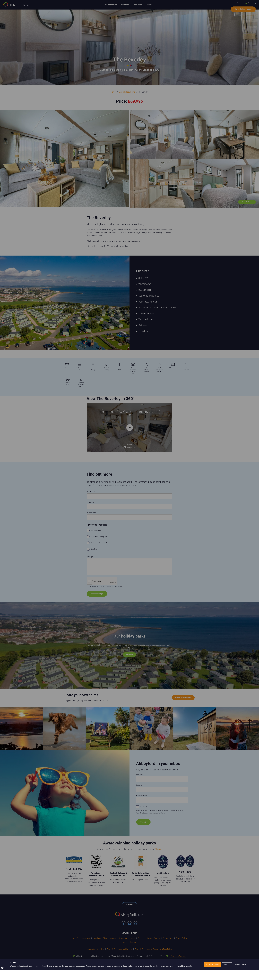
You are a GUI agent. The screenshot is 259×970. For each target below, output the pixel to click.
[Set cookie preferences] (4, 966)
